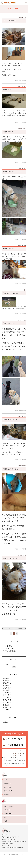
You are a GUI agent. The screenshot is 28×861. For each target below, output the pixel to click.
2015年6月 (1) (7, 702)
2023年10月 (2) (7, 683)
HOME (5, 779)
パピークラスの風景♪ (8, 648)
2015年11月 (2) (7, 699)
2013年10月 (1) (7, 707)
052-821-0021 (12, 839)
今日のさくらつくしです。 (11, 558)
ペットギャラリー (7, 721)
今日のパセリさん (9, 132)
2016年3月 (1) (7, 697)
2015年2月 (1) (7, 705)
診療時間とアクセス (9, 783)
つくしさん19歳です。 (10, 20)
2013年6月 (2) (7, 709)
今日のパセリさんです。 (11, 293)
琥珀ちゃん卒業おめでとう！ (10, 650)
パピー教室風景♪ (7, 646)
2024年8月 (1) (7, 682)
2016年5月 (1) (7, 695)
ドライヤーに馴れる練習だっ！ (11, 651)
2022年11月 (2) (7, 687)
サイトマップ (5, 853)
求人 (5, 817)
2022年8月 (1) (7, 688)
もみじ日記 (5, 722)
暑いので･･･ (7, 89)
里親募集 (6, 821)
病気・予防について (9, 806)
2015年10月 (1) (7, 700)
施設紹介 (6, 794)
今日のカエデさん (9, 323)
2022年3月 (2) (7, 690)
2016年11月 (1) (7, 694)
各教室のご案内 (8, 790)
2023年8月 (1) (7, 685)
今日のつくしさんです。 (11, 419)
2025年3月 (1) (7, 678)
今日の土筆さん (7, 645)
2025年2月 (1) (7, 680)
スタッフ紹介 (7, 787)
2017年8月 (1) (7, 692)
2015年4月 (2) (7, 704)
